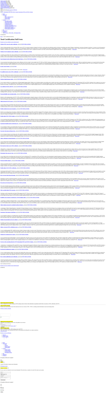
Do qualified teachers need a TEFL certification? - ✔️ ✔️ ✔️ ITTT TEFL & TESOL (16, 71)
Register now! (2, 320)
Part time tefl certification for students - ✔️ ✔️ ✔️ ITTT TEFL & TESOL (14, 249)
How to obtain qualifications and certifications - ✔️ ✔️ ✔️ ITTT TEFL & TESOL (15, 256)
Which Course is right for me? (10, 27)
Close (2, 361)
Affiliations (5, 354)
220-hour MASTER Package (5, 7)
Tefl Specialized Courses (9, 26)
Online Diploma (3, 1)
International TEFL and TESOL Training (25, 12)
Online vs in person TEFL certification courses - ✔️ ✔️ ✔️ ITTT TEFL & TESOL (15, 227)
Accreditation (5, 30)
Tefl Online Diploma (8, 21)
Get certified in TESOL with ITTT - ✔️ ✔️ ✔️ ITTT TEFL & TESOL (13, 86)
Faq (5, 15)
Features (6, 345)
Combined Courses (3, 3)
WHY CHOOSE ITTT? (9, 16)
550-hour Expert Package (4, 5)
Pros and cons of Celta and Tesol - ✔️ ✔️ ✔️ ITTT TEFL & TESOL (13, 182)
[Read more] (74, 49)
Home (4, 13)
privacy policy (13, 325)
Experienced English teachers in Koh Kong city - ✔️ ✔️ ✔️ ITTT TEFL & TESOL (16, 123)
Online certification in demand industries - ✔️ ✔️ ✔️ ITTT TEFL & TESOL (14, 138)
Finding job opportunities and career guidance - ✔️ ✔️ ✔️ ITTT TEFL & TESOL (15, 219)
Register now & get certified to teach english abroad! (9, 42)
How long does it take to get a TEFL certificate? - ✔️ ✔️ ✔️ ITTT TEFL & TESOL (16, 145)
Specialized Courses (3, 4)
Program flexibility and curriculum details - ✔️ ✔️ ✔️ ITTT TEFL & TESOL (15, 94)
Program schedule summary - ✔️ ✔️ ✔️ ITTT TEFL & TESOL (12, 160)
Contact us (4, 31)
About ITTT (5, 14)
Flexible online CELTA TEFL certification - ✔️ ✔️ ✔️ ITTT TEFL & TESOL (15, 167)
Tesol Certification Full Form (9, 36)
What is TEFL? (7, 17)
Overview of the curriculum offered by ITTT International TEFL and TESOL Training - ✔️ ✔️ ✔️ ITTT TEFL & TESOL (23, 241)
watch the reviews (3, 331)
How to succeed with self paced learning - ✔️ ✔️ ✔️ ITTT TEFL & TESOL (14, 175)
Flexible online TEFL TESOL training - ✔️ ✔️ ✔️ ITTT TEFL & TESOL (14, 116)
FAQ (6, 344)
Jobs (3, 29)
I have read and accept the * (9, 325)
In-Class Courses (3, 2)
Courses (4, 19)
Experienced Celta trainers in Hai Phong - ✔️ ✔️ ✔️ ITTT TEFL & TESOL (14, 212)
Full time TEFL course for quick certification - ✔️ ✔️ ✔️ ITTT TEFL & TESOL (15, 44)
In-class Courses (5, 336)
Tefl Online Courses (8, 20)
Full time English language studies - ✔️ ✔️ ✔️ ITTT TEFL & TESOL (13, 79)
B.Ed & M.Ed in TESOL (9, 28)
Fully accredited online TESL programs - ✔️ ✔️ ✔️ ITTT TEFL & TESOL (14, 190)
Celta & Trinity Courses (9, 24)
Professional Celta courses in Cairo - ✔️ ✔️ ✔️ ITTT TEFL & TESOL (13, 153)
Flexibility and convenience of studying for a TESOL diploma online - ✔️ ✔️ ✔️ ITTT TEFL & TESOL (19, 197)
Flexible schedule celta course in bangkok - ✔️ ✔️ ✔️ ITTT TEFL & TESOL (14, 108)
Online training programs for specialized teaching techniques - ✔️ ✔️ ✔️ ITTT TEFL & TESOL (18, 204)
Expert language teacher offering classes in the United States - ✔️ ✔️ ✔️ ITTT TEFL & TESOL (18, 59)
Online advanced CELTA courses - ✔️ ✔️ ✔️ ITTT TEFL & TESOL (13, 101)
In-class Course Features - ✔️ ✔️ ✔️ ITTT (8, 66)
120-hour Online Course (4, 6)
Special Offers (7, 18)
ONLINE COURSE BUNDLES (10, 25)
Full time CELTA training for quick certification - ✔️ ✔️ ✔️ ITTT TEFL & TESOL (16, 51)
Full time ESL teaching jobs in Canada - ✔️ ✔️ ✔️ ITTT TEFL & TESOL (14, 234)
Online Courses (3, 0)
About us (4, 334)
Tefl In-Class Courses (8, 22)
